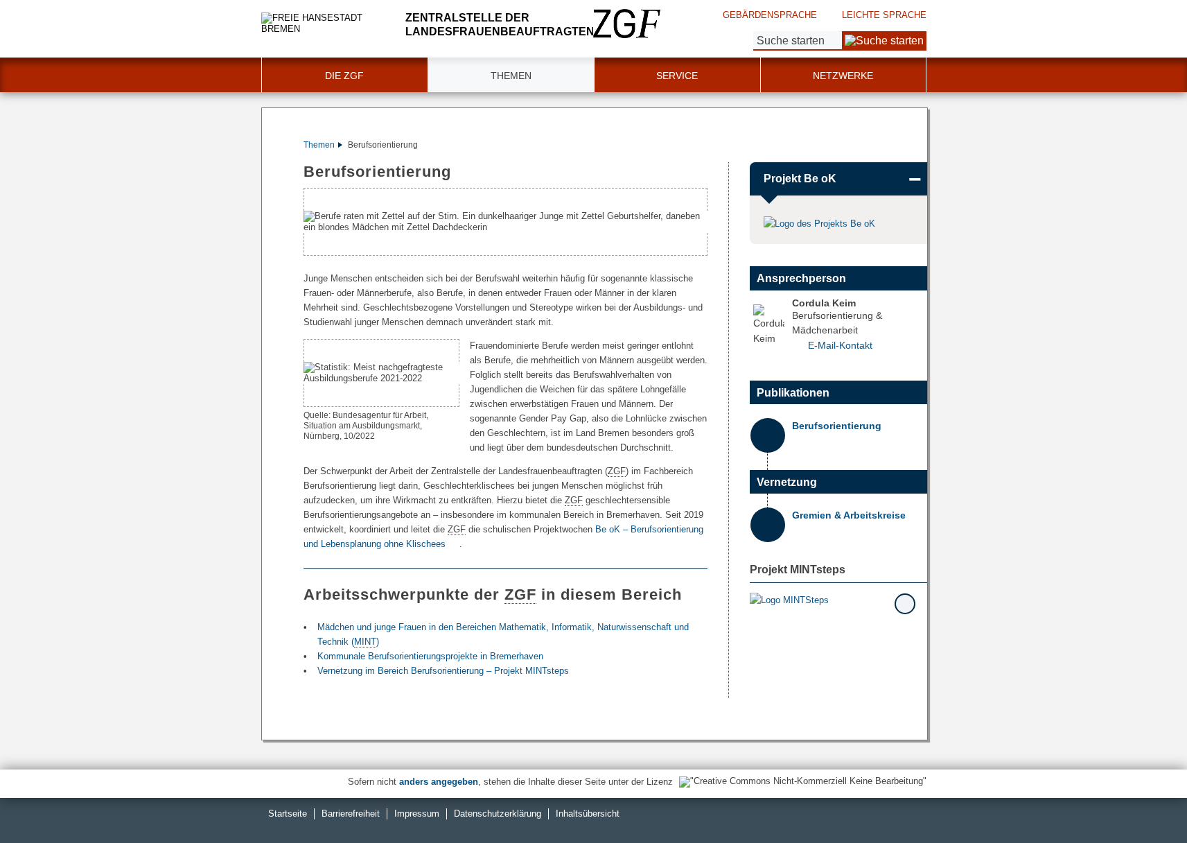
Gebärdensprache (770, 15)
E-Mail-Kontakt (840, 345)
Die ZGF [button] (344, 75)
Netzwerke (843, 75)
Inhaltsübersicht (587, 813)
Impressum (416, 813)
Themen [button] (511, 75)
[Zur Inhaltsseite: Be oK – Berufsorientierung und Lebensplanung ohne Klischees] (821, 223)
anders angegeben (438, 781)
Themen (319, 145)
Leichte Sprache (884, 15)
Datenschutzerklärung (497, 813)
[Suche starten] (884, 41)
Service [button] (677, 75)
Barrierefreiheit (351, 813)
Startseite (287, 813)
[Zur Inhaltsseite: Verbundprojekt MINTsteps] (833, 599)
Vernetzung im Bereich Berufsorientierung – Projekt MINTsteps (443, 671)
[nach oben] (1144, 800)
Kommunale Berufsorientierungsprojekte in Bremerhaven (430, 656)
